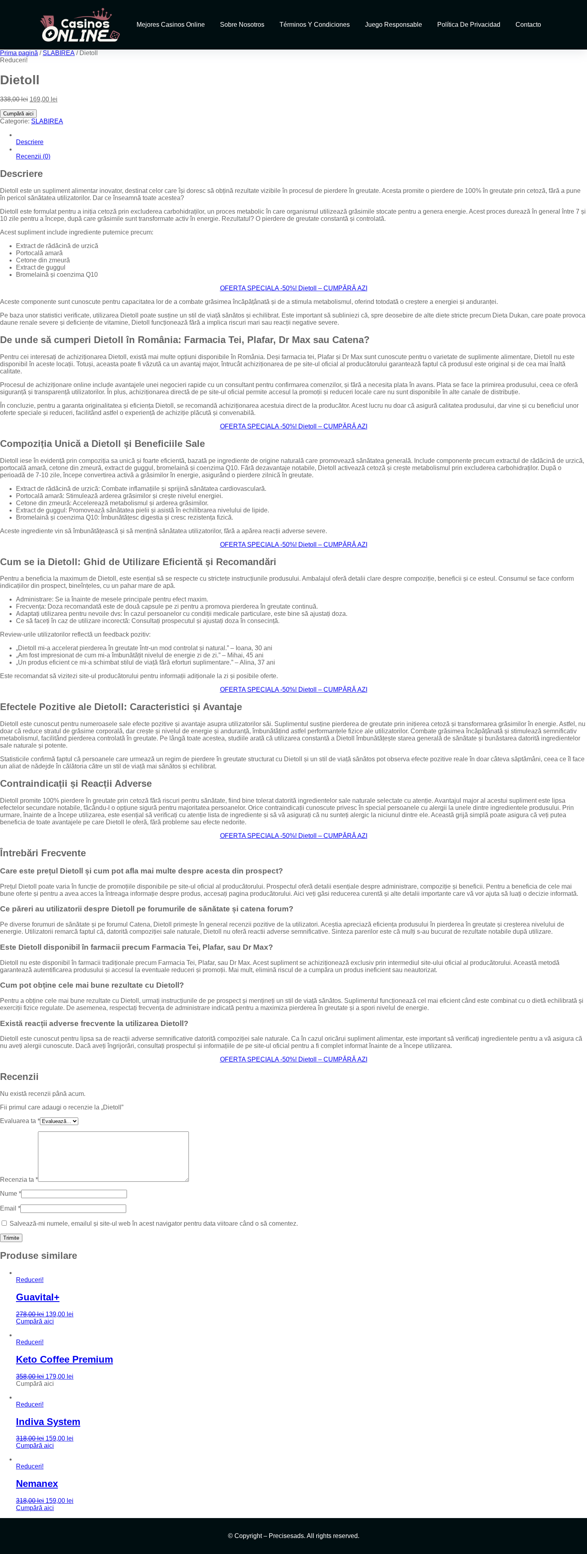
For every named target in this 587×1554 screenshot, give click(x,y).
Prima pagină (19, 53)
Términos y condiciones (315, 24)
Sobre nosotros (242, 24)
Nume (10, 1193)
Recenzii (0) (33, 156)
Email (10, 1208)
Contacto (528, 24)
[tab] (301, 138)
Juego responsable (393, 24)
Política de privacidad (468, 24)
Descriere (30, 142)
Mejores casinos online (171, 24)
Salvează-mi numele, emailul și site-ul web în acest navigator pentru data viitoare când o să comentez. (154, 1223)
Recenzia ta (19, 1179)
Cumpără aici (18, 114)
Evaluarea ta (20, 1120)
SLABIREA (59, 53)
